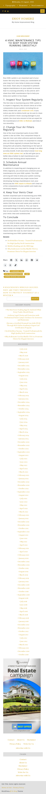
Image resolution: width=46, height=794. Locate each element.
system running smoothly (14, 277)
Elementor (23, 5)
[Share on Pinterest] (32, 260)
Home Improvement (23, 36)
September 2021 (24, 532)
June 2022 (23, 502)
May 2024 (23, 425)
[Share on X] (16, 260)
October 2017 (23, 631)
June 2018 (23, 605)
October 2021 (23, 528)
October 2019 (24, 568)
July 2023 (23, 459)
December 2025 (23, 366)
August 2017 (23, 635)
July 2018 (23, 601)
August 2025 (23, 376)
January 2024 (24, 439)
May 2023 (23, 465)
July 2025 (23, 379)
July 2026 (23, 349)
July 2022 (23, 498)
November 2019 (23, 565)
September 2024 (24, 412)
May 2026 (23, 352)
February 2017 (24, 648)
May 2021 (23, 542)
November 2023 (24, 445)
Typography (10, 5)
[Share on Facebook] (11, 260)
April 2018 (24, 611)
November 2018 (23, 588)
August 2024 (23, 415)
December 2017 (23, 625)
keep (27, 274)
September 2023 (24, 452)
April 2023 (24, 469)
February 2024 (24, 435)
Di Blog (14, 791)
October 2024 (24, 409)
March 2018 (24, 615)
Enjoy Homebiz (23, 18)
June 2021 (23, 538)
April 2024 (24, 429)
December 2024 (23, 402)
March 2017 (24, 645)
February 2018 (24, 618)
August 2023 (23, 455)
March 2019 (24, 575)
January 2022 (24, 518)
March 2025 (24, 392)
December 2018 (23, 585)
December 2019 (23, 562)
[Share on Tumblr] (5, 265)
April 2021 (24, 545)
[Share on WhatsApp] (27, 260)
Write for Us (28, 744)
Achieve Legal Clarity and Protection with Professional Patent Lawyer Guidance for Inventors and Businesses (23, 317)
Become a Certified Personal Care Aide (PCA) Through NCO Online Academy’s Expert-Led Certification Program (23, 325)
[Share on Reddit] (37, 260)
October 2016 (24, 655)
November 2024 (24, 405)
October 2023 (24, 449)
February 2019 (24, 578)
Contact (11, 740)
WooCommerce (37, 5)
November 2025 (23, 369)
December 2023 (23, 442)
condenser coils (17, 271)
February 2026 (24, 359)
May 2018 (23, 608)
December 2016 (23, 651)
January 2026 (24, 362)
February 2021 (24, 548)
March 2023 (23, 472)
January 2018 (23, 621)
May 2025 (23, 385)
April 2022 (24, 508)
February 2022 (24, 515)
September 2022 (24, 492)
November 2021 (23, 525)
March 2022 (23, 512)
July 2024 (23, 419)
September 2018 (24, 595)
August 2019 (23, 572)
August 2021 (23, 535)
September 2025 (24, 372)
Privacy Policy (15, 744)
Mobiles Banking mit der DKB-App (20, 246)
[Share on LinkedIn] (21, 260)
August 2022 (23, 495)
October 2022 (24, 488)
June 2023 (23, 462)
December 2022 (23, 482)
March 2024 (23, 432)
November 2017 (23, 628)
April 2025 (24, 389)
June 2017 (23, 641)
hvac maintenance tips (13, 274)
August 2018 (23, 598)
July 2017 (24, 638)
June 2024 (23, 422)
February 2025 (24, 395)
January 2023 (24, 479)
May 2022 (23, 505)
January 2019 (23, 581)
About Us (20, 740)
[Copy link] (15, 265)
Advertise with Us (23, 748)
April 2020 (24, 552)
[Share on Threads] (10, 265)
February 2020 (24, 555)
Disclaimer (31, 740)
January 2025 (23, 399)
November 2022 (24, 485)
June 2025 (23, 382)
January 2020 (24, 558)
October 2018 (24, 591)
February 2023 (24, 475)
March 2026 (23, 356)
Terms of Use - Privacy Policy (13, 787)
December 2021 (23, 522)
